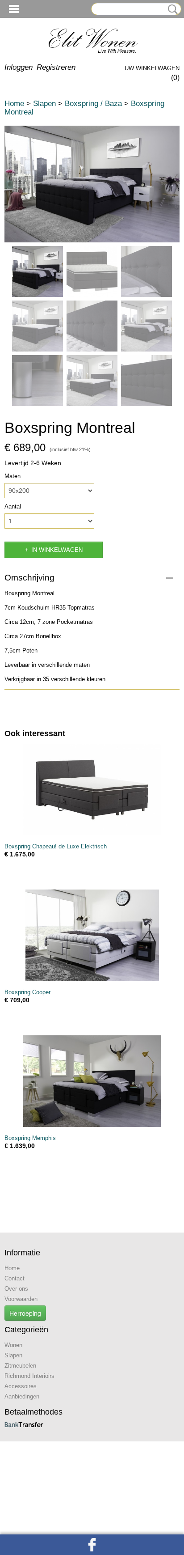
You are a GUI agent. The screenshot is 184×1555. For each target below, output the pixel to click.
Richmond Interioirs (29, 1376)
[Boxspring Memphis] (92, 1081)
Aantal (12, 506)
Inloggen (18, 67)
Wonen (13, 1345)
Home (14, 103)
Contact (14, 1278)
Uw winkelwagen (152, 68)
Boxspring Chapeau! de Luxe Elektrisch (55, 846)
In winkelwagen (57, 550)
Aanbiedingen (21, 1396)
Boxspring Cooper (27, 992)
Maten (12, 476)
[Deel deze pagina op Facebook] (92, 1544)
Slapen (44, 103)
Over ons (16, 1288)
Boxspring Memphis (30, 1138)
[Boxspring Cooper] (92, 935)
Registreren (56, 67)
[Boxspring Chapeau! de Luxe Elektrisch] (92, 789)
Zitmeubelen (20, 1365)
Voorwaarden (21, 1299)
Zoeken (171, 9)
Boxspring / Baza (93, 103)
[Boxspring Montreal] (92, 184)
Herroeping (25, 1313)
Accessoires (20, 1386)
